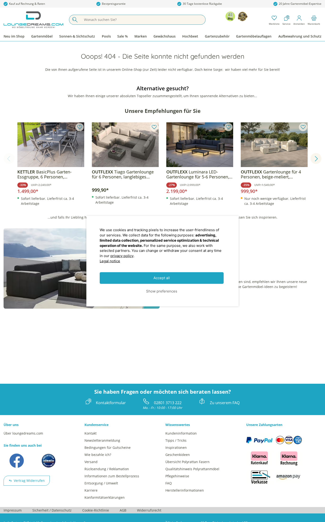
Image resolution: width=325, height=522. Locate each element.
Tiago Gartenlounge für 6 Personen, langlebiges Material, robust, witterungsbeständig (123, 174)
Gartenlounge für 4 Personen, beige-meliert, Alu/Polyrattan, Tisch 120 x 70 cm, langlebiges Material (271, 174)
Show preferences (161, 291)
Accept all (161, 278)
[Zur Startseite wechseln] (33, 19)
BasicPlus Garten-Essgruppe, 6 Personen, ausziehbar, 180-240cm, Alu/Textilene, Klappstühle (44, 174)
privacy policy (121, 255)
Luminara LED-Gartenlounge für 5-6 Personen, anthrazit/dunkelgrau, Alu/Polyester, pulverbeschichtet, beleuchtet (199, 174)
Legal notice (110, 261)
